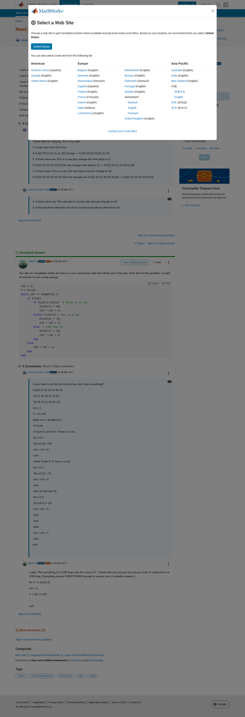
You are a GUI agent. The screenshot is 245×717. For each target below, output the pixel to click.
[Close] (212, 11)
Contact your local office (122, 131)
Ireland (82, 102)
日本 (174, 102)
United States (39, 80)
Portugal (130, 86)
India (174, 75)
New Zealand (179, 80)
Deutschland (85, 80)
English (132, 107)
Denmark (83, 75)
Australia (176, 70)
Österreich (131, 80)
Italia (81, 107)
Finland (82, 91)
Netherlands (132, 70)
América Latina (40, 70)
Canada (35, 75)
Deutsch (133, 102)
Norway (129, 75)
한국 (174, 107)
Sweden (129, 91)
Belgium (82, 70)
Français (133, 113)
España (82, 86)
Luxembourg (85, 113)
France (82, 97)
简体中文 (180, 91)
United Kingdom (134, 118)
